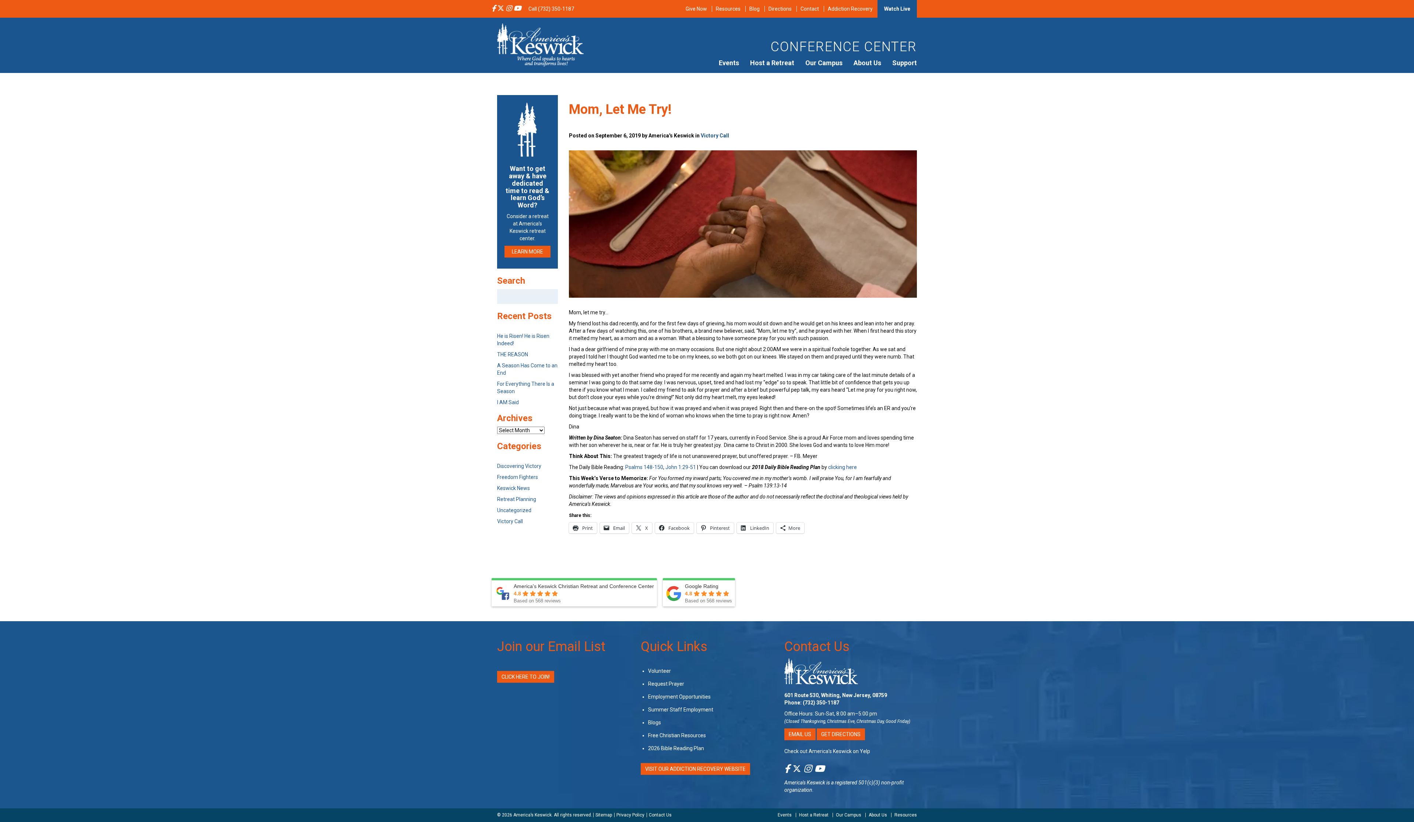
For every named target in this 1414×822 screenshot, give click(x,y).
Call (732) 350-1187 (551, 9)
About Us (867, 63)
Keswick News (513, 488)
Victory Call (715, 136)
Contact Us (817, 646)
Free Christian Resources (677, 735)
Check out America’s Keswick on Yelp (827, 751)
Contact (810, 9)
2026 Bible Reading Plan (676, 748)
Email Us (800, 734)
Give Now (696, 9)
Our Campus (824, 63)
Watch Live (897, 9)
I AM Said (508, 402)
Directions (780, 9)
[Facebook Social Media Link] (494, 9)
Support (904, 63)
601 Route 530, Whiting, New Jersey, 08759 (835, 695)
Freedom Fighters (517, 477)
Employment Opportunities (679, 697)
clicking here (842, 467)
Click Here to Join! (526, 677)
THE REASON (512, 354)
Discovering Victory (519, 466)
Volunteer (659, 671)
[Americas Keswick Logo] (540, 44)
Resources (728, 9)
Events (729, 63)
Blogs (654, 722)
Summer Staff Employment (680, 710)
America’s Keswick (532, 815)
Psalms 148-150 (644, 467)
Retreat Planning (516, 499)
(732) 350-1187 (821, 703)
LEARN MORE (527, 252)
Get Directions (841, 734)
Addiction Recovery (850, 9)
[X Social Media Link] (500, 9)
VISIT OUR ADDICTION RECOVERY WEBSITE (695, 769)
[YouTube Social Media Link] (517, 9)
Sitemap (603, 815)
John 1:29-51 (680, 467)
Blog (754, 9)
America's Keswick (804, 783)
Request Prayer (666, 684)
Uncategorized (514, 510)
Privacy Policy (630, 815)
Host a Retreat (772, 63)
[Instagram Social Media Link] (509, 9)
